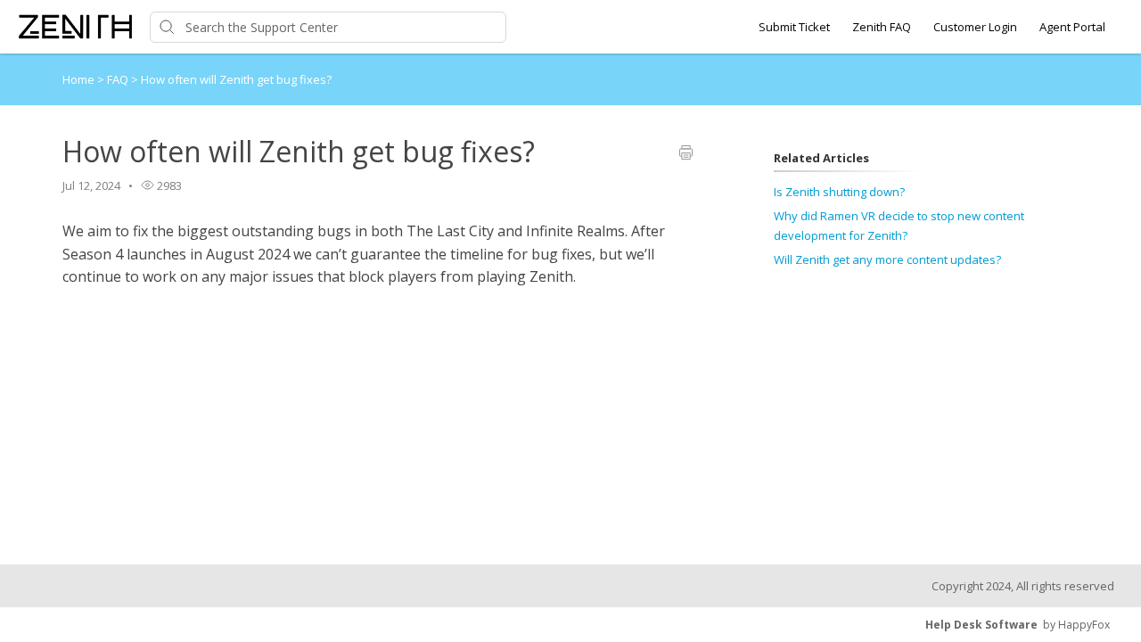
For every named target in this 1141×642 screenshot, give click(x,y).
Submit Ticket (794, 27)
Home (78, 79)
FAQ (119, 79)
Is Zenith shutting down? (839, 192)
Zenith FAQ (881, 27)
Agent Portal (1072, 27)
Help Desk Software (981, 624)
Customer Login (975, 27)
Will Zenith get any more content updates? (887, 259)
